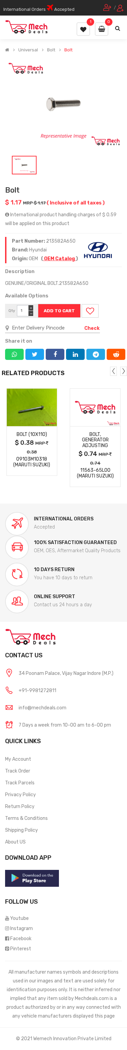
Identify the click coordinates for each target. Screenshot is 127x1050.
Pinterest (20, 949)
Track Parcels (20, 783)
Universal (28, 50)
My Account (18, 759)
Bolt (51, 50)
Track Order (17, 771)
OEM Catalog (59, 259)
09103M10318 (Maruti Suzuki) (31, 462)
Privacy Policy (20, 795)
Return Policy (20, 806)
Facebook (20, 939)
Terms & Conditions (26, 818)
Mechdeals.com (92, 998)
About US (15, 842)
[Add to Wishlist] (90, 311)
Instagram (21, 928)
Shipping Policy (21, 830)
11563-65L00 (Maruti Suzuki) (95, 473)
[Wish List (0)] (83, 29)
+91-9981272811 (37, 690)
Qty (11, 310)
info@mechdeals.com (42, 708)
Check (92, 328)
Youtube (19, 918)
